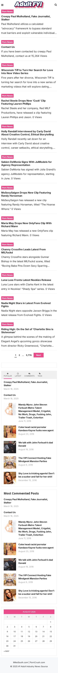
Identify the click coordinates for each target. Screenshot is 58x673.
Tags (40, 376)
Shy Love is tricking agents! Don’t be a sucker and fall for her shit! (36, 475)
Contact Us (8, 46)
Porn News (7, 11)
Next (38, 355)
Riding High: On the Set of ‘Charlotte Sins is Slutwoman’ (27, 331)
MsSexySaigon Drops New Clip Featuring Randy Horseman (26, 194)
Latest (18, 376)
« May (6, 651)
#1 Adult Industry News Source (33, 666)
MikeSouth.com (20, 662)
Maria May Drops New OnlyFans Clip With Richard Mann (26, 225)
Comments (29, 376)
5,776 (29, 355)
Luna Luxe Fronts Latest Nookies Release (26, 279)
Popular (8, 376)
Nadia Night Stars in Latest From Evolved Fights (26, 305)
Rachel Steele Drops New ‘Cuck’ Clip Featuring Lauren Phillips (23, 102)
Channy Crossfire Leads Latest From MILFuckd (23, 251)
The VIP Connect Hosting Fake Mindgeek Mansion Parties (34, 460)
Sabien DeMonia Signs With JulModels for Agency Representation (26, 163)
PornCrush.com (37, 662)
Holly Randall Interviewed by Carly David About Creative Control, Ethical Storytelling (27, 133)
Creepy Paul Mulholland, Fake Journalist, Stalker (26, 18)
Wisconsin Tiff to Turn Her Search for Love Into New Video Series (27, 72)
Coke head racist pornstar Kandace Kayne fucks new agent (36, 429)
